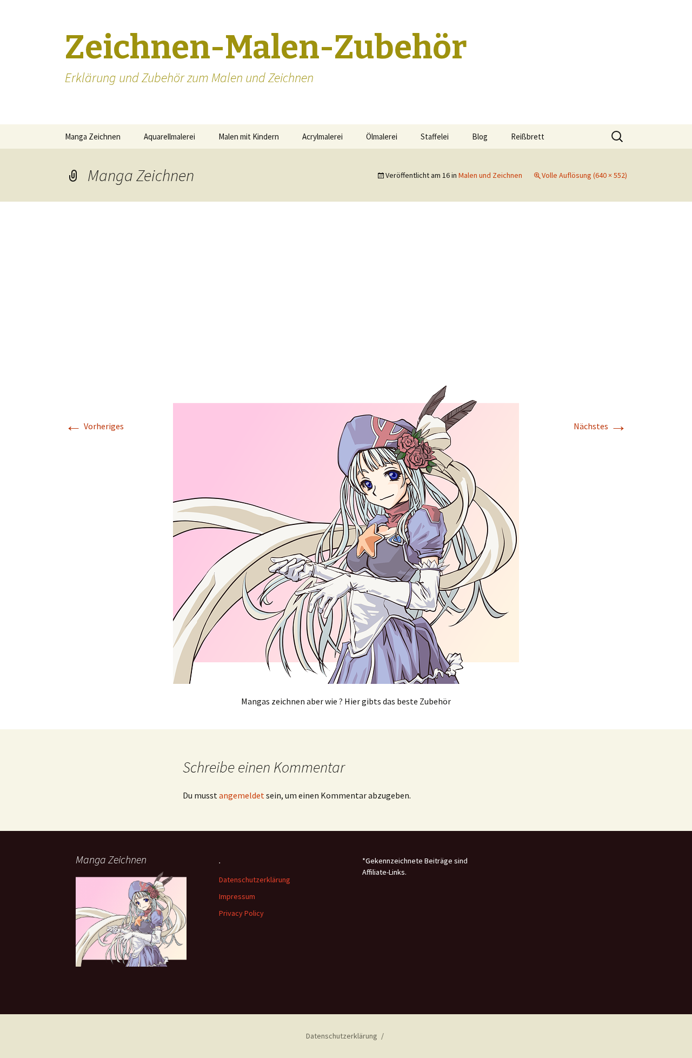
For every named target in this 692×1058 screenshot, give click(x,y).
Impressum (237, 896)
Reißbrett (527, 136)
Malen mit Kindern (248, 136)
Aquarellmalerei (169, 136)
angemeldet (241, 795)
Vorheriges (94, 426)
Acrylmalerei (322, 136)
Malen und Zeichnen (490, 175)
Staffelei (435, 136)
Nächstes (600, 426)
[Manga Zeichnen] (346, 533)
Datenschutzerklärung (254, 879)
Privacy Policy (241, 913)
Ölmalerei (381, 136)
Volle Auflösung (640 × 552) (584, 175)
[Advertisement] (346, 304)
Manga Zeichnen (93, 136)
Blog (480, 136)
